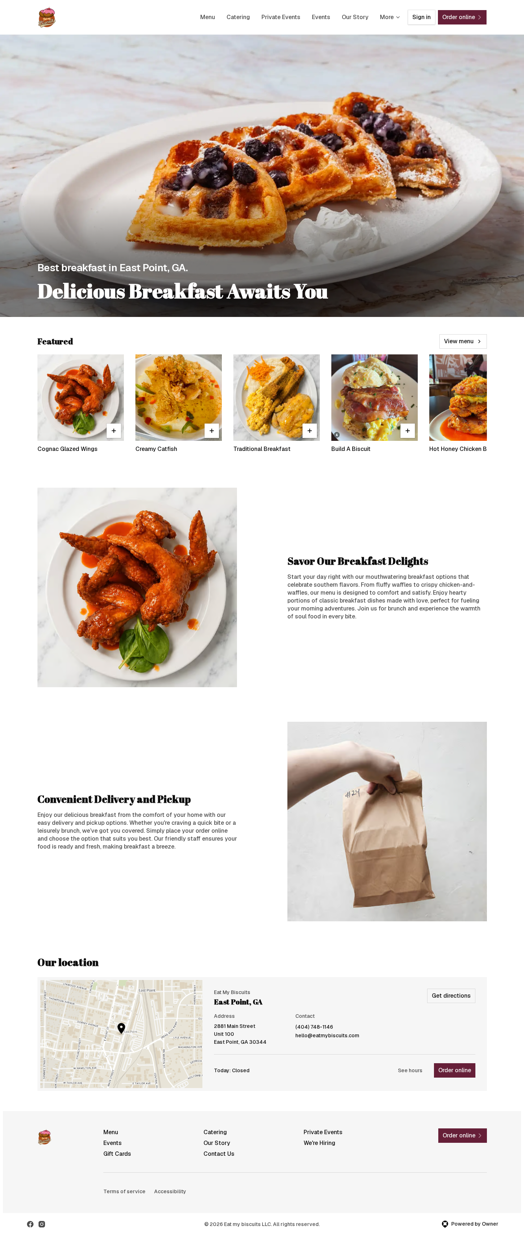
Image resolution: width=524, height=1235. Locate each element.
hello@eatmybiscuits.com (327, 1035)
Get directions (451, 995)
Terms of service (124, 1191)
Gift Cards (117, 1154)
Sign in (421, 17)
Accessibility (170, 1191)
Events (321, 17)
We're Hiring (319, 1143)
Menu (207, 17)
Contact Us (218, 1154)
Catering (238, 17)
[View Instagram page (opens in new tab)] (41, 1224)
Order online (454, 1070)
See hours (410, 1070)
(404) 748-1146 (314, 1027)
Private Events (280, 17)
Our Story (355, 17)
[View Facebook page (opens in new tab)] (30, 1224)
